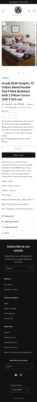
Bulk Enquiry (9, 313)
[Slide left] (14, 72)
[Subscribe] (30, 268)
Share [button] (6, 233)
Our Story (8, 285)
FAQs (6, 303)
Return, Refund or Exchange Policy (18, 352)
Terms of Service (11, 347)
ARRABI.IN (20, 398)
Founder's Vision (11, 290)
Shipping (13, 107)
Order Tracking (10, 309)
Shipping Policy (10, 342)
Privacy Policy (9, 337)
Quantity (5, 111)
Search (7, 332)
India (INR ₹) (17, 390)
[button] (2, 10)
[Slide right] (23, 72)
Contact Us (8, 318)
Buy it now (18, 155)
